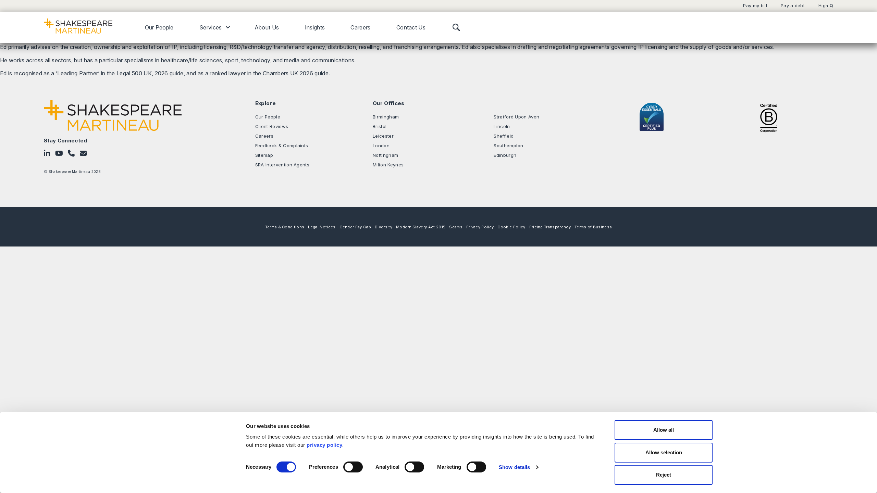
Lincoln (502, 126)
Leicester (383, 136)
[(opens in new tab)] (769, 117)
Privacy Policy (480, 227)
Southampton (508, 145)
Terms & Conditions (285, 227)
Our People (159, 27)
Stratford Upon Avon (516, 116)
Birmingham (386, 116)
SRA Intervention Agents (282, 164)
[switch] (353, 467)
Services (210, 27)
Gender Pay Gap (355, 227)
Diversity (383, 227)
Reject (663, 475)
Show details (514, 467)
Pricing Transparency (550, 227)
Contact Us (410, 27)
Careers (360, 27)
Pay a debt (793, 5)
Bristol (379, 126)
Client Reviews (271, 126)
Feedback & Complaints (281, 145)
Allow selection (663, 452)
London (381, 145)
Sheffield (504, 136)
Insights (315, 27)
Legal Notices (321, 227)
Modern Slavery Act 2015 (420, 227)
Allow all (663, 430)
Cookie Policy (511, 227)
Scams (455, 227)
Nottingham (385, 155)
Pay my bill (755, 5)
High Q (825, 5)
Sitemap (264, 155)
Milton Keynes (388, 164)
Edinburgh (505, 155)
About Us (267, 27)
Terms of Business (593, 227)
